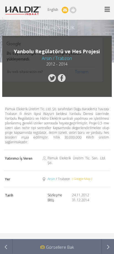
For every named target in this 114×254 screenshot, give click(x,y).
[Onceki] (6, 246)
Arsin (52, 179)
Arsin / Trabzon (57, 58)
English (53, 9)
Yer (7, 179)
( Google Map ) (82, 179)
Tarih (9, 195)
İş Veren (18, 158)
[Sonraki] (108, 246)
